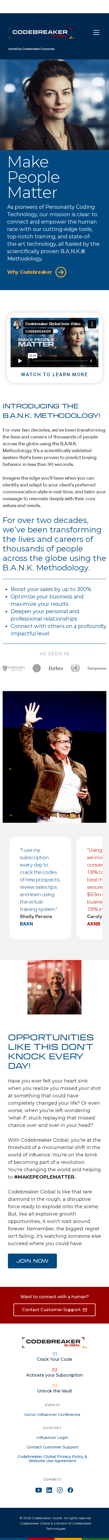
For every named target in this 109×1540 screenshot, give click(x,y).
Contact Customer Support (52, 1447)
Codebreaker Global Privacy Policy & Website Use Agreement (52, 1458)
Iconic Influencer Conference (52, 1414)
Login (77, 7)
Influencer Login (52, 1437)
